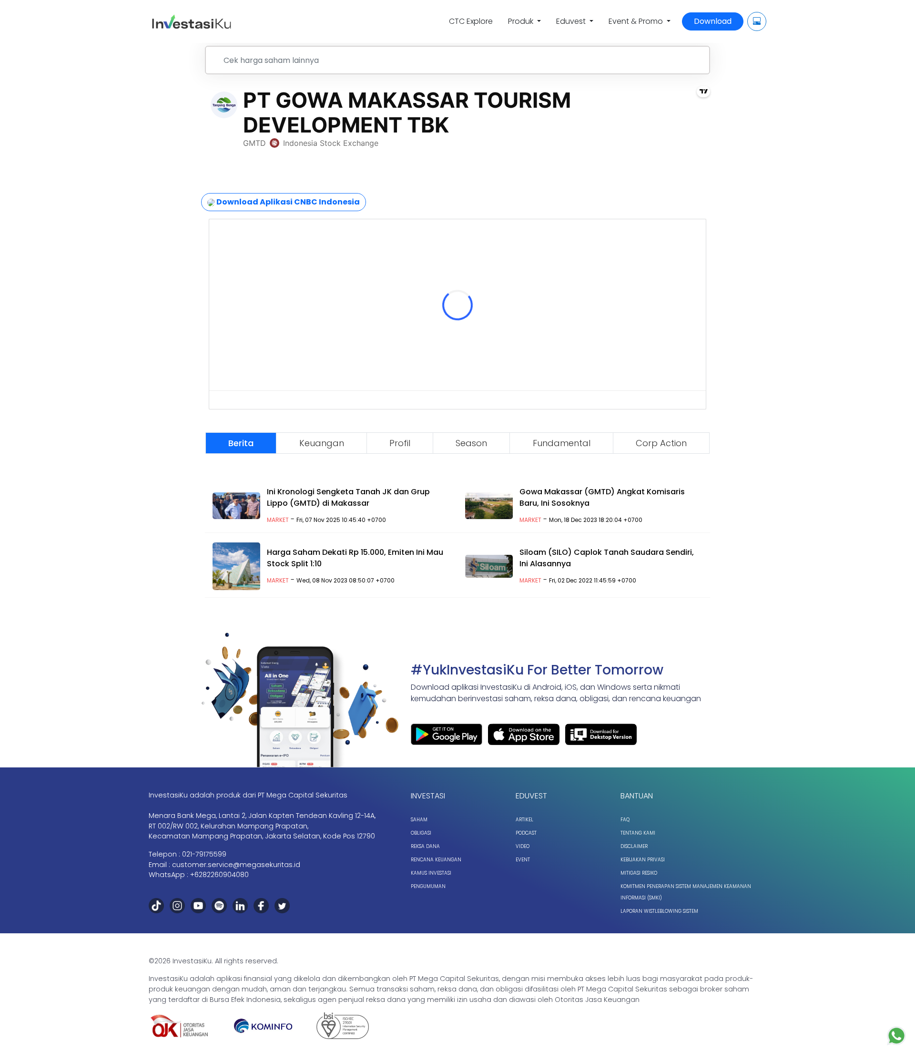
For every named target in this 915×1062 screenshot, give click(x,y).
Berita (241, 443)
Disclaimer (634, 846)
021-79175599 (204, 854)
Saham (419, 819)
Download (713, 21)
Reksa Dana (425, 846)
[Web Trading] (756, 21)
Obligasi (421, 833)
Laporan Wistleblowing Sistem (659, 911)
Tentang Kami (637, 833)
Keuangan (321, 443)
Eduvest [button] (572, 21)
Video (522, 846)
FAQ (625, 819)
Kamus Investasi (431, 873)
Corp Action (661, 443)
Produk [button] (521, 21)
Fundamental (561, 443)
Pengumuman (428, 886)
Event (523, 859)
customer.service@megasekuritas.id (236, 864)
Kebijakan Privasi (642, 859)
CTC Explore (471, 21)
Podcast (526, 833)
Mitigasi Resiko (638, 873)
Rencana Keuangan (436, 859)
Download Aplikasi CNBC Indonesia (287, 201)
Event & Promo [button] (637, 21)
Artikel (524, 819)
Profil (399, 443)
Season (471, 443)
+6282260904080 (219, 874)
